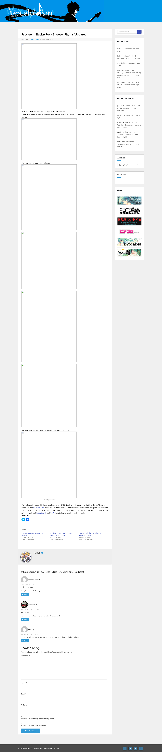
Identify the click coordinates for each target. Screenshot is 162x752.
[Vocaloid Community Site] (129, 232)
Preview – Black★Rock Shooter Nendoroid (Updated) (61, 534)
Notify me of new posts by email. (33, 725)
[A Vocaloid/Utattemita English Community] (129, 221)
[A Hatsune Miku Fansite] (129, 200)
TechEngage (37, 748)
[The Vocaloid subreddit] (129, 242)
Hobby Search (41, 513)
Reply (26, 595)
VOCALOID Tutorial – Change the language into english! (129, 124)
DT (24, 39)
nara (119, 115)
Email (23, 694)
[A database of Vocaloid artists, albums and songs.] (129, 252)
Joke (118, 106)
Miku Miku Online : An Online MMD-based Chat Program (128, 108)
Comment (25, 656)
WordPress (55, 748)
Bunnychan (32, 579)
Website (24, 705)
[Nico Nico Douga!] (129, 211)
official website (38, 508)
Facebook (121, 175)
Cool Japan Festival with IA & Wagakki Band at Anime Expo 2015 (128, 84)
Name (24, 683)
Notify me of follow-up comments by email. (37, 719)
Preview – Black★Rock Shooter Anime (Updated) (90, 534)
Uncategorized (33, 39)
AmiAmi (53, 513)
